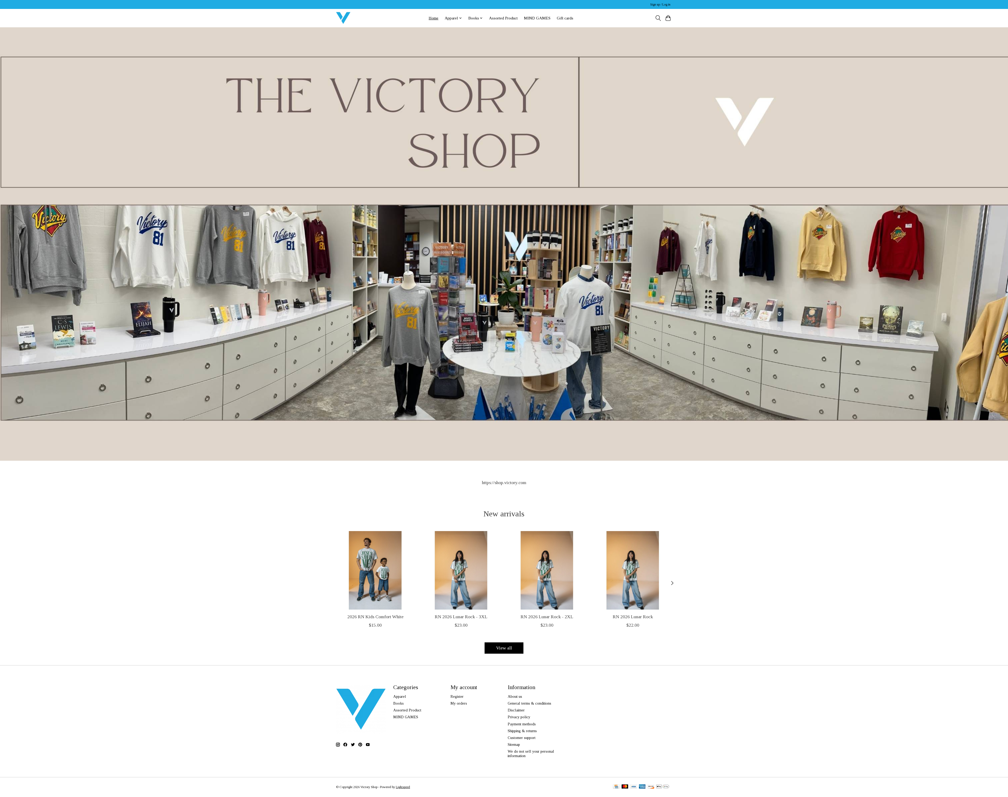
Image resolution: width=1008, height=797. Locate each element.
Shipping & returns (522, 731)
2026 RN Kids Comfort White (375, 616)
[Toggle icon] (658, 18)
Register (457, 696)
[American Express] (642, 787)
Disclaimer (516, 710)
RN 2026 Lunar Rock (633, 616)
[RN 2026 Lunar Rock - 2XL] (547, 570)
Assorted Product (503, 18)
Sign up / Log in (660, 4)
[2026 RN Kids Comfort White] (375, 570)
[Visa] (633, 787)
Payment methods (522, 724)
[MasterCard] (625, 787)
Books (398, 703)
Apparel (399, 696)
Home (433, 18)
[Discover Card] (651, 787)
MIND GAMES (537, 18)
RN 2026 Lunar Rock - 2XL (547, 616)
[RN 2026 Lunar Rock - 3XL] (461, 570)
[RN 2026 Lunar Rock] (633, 570)
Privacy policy (519, 717)
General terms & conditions (529, 703)
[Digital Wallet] (662, 787)
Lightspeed (403, 787)
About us (515, 696)
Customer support (522, 738)
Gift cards (565, 18)
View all (504, 648)
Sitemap (514, 744)
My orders (458, 703)
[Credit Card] (616, 787)
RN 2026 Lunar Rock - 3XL (461, 616)
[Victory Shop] (343, 18)
